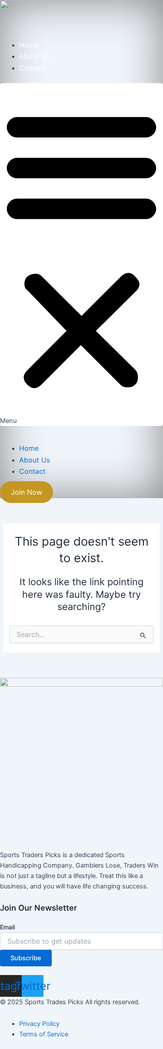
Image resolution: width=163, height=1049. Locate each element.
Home (29, 44)
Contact (32, 68)
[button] (81, 254)
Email (7, 927)
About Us (34, 56)
